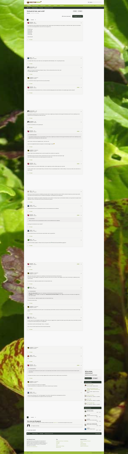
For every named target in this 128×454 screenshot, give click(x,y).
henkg (88, 428)
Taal (27, 452)
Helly (31, 57)
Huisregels (58, 442)
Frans (31, 317)
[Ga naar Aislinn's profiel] (28, 356)
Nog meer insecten (90, 410)
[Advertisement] (56, 49)
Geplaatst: (95, 385)
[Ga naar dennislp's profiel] (28, 23)
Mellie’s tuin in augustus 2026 (92, 423)
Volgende (32, 19)
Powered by (97, 452)
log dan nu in (56, 422)
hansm (31, 205)
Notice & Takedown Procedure (85, 441)
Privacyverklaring (83, 444)
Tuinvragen (37, 13)
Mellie (88, 424)
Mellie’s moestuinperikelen (93, 424)
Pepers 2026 (89, 399)
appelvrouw (90, 396)
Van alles (88, 414)
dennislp (28, 13)
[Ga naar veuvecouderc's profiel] (28, 67)
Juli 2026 (88, 419)
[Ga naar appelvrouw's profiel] (85, 396)
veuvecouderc (32, 67)
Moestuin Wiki (58, 447)
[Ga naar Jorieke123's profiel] (28, 78)
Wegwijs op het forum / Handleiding (62, 441)
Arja (87, 411)
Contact (81, 442)
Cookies (31, 452)
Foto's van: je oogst (90, 384)
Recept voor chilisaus (90, 395)
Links (57, 444)
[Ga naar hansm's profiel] (28, 206)
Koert (31, 239)
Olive (31, 191)
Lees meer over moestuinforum (32, 446)
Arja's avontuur (91, 411)
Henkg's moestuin (92, 428)
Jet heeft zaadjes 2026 (90, 402)
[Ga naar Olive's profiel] (28, 191)
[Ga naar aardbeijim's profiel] (28, 122)
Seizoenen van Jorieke (94, 415)
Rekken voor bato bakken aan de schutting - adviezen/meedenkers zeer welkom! (93, 389)
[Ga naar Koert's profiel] (28, 240)
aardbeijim (32, 121)
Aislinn (31, 355)
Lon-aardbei (90, 385)
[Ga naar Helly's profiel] (28, 58)
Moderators (36, 77)
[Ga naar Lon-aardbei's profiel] (85, 385)
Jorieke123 (31, 77)
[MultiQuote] (28, 39)
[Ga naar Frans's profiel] (28, 317)
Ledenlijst (57, 443)
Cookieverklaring (83, 443)
